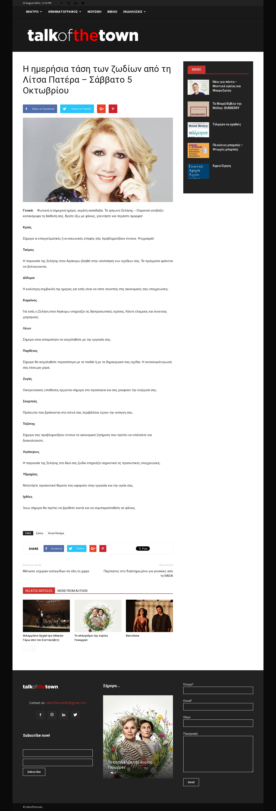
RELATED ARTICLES (38, 591)
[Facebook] (61, 3)
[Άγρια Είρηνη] (198, 171)
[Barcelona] (149, 616)
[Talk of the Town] (138, 35)
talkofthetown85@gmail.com (66, 703)
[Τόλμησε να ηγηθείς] (198, 129)
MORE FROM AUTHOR (73, 591)
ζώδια (39, 533)
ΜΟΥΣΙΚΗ (94, 11)
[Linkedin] (75, 3)
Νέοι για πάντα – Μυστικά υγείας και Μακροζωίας (227, 86)
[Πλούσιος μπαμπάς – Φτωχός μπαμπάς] (198, 150)
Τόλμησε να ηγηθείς (227, 124)
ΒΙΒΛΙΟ (112, 11)
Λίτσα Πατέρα (56, 533)
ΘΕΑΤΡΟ (32, 11)
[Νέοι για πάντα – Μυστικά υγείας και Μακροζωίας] (198, 87)
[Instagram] (68, 3)
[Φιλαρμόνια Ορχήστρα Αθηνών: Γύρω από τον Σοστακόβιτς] (46, 616)
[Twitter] (83, 3)
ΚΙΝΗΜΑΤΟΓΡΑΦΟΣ (63, 11)
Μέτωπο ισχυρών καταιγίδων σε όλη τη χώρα (56, 571)
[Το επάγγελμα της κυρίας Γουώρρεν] (97, 616)
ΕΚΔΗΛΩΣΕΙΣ (132, 11)
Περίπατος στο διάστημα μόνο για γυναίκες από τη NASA (138, 573)
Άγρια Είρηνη (222, 166)
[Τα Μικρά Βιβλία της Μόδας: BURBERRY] (198, 109)
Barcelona (132, 635)
